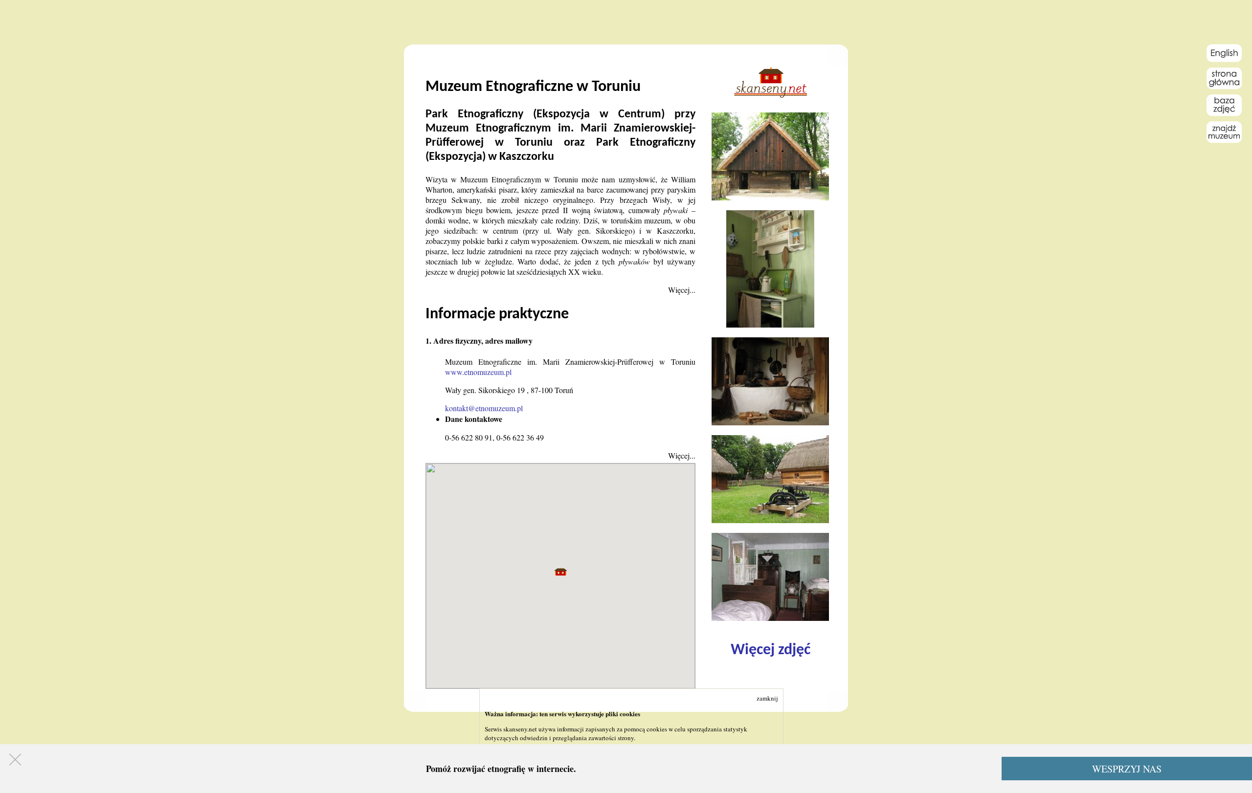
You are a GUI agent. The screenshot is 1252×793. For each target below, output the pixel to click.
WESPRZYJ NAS (1127, 768)
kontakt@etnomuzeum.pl (484, 408)
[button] (560, 572)
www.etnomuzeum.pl (478, 372)
